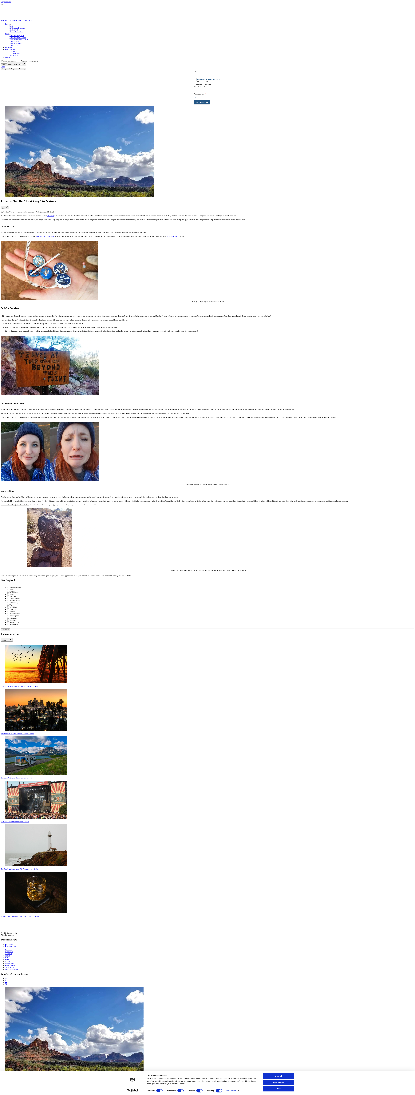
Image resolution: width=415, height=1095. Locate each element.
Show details (231, 1091)
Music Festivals (15, 614)
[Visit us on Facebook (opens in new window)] (5, 980)
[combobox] (207, 75)
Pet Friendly (14, 603)
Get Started (5, 629)
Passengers (199, 94)
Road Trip (13, 609)
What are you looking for (29, 61)
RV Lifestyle (14, 592)
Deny (278, 1089)
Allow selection (278, 1082)
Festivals (12, 611)
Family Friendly (15, 598)
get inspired (13, 618)
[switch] (180, 1090)
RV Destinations (15, 588)
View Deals (28, 20)
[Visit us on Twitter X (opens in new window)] (6, 984)
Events (12, 594)
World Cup (13, 607)
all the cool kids (172, 236)
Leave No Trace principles (45, 236)
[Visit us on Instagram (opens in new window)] (6, 978)
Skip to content (6, 2)
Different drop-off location (208, 79)
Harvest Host (14, 624)
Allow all (278, 1076)
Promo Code (199, 86)
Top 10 (12, 605)
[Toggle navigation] (2, 4)
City (195, 71)
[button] (10, 24)
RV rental (50, 216)
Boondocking (14, 622)
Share (5, 207)
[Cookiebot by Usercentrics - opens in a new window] (132, 1090)
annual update (14, 616)
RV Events (13, 590)
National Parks (15, 601)
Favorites (13, 596)
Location (13, 620)
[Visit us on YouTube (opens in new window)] (6, 982)
